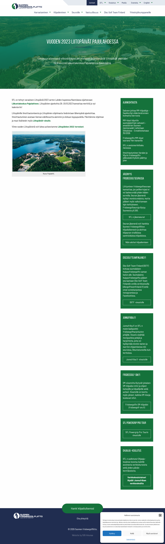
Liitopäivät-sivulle (41, 120)
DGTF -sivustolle (137, 302)
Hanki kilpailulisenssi (82, 508)
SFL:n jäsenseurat (137, 217)
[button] (160, 515)
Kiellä (132, 533)
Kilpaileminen (60, 12)
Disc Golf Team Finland (114, 12)
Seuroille (76, 12)
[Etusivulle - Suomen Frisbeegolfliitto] (27, 7)
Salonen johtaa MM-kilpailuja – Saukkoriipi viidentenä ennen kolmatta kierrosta (136, 113)
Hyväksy (112, 533)
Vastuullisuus (92, 12)
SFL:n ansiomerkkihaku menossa (133, 146)
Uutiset (92, 2)
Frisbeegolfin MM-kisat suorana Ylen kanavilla (133, 139)
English (147, 2)
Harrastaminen (41, 12)
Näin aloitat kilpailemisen (137, 242)
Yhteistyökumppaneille (140, 12)
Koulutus (112, 2)
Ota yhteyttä (82, 518)
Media (124, 2)
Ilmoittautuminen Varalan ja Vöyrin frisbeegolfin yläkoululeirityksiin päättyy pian (135, 156)
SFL (101, 2)
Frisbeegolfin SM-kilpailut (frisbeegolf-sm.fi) (136, 406)
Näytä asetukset (152, 533)
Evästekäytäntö (130, 539)
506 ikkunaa (87, 535)
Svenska (134, 2)
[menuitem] (92, 2)
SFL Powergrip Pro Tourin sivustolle (137, 434)
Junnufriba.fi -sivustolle (136, 359)
